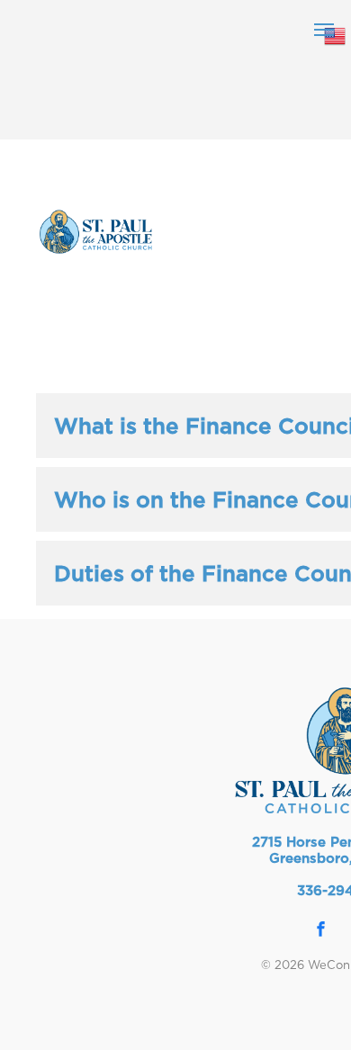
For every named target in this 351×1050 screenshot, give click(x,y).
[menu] (324, 30)
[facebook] (321, 932)
